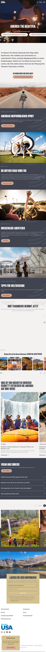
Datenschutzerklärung (15, 599)
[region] (23, 333)
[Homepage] (3, 2)
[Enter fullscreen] (44, 322)
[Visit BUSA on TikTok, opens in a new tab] (4, 632)
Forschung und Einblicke (7, 615)
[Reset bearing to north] (44, 320)
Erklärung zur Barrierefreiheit (27, 645)
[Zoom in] (44, 317)
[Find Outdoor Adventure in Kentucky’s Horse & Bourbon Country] (19, 417)
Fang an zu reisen (7, 183)
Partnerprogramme (27, 615)
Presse (24, 612)
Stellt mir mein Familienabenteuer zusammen (15, 34)
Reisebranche (26, 609)
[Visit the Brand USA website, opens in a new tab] (7, 626)
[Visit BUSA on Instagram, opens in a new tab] (2, 632)
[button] (35, 505)
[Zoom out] (44, 318)
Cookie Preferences (38, 645)
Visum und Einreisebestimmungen (23, 77)
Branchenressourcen (6, 618)
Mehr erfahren (11, 647)
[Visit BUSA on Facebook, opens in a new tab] (7, 632)
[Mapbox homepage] (3, 350)
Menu (41, 2)
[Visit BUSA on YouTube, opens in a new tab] (10, 632)
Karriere (3, 612)
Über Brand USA (5, 609)
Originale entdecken (8, 125)
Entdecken (5, 240)
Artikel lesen (4, 455)
